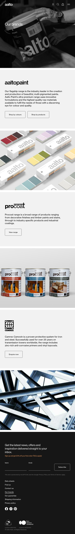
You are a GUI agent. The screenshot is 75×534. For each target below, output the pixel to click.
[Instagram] (10, 508)
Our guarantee (10, 496)
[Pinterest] (15, 508)
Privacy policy (10, 503)
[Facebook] (6, 508)
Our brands (9, 492)
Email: (31, 463)
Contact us (9, 488)
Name (7, 463)
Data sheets (9, 481)
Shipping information (13, 499)
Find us (8, 485)
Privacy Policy (43, 474)
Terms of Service (56, 474)
